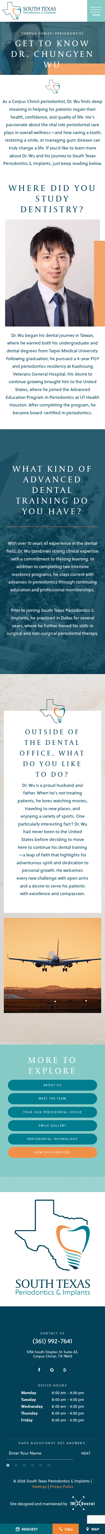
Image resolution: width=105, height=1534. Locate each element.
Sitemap (39, 1486)
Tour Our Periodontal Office (52, 1112)
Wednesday (32, 1406)
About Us (52, 1085)
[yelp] (65, 1370)
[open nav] (96, 11)
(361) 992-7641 (52, 1341)
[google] (52, 1370)
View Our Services (52, 1152)
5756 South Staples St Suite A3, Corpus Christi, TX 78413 (52, 1354)
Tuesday (28, 1399)
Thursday (29, 1413)
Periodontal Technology (52, 1139)
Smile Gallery (52, 1126)
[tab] (8, 1465)
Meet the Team (53, 1098)
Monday (28, 1392)
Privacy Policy (61, 1486)
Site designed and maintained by (39, 1503)
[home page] (29, 11)
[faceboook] (39, 1370)
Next (85, 1453)
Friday (27, 1420)
